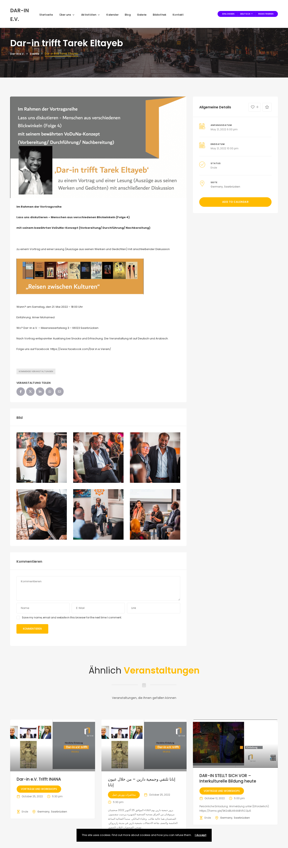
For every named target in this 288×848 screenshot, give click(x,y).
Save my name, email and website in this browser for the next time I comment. (72, 617)
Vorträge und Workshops (39, 789)
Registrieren (265, 13)
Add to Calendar (235, 202)
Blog (128, 14)
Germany (217, 186)
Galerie (142, 14)
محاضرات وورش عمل (124, 794)
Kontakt (178, 14)
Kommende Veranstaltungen (36, 371)
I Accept (200, 835)
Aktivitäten (88, 14)
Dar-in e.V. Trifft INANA (39, 779)
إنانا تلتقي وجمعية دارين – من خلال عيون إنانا (141, 782)
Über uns (65, 14)
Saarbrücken (232, 186)
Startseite (46, 14)
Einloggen (228, 13)
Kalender (112, 14)
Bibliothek (159, 14)
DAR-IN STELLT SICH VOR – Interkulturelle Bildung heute (227, 778)
